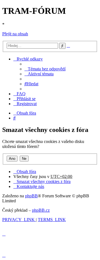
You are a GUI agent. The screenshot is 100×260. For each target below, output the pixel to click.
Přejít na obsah (15, 33)
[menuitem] (45, 69)
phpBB (31, 195)
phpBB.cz (41, 210)
